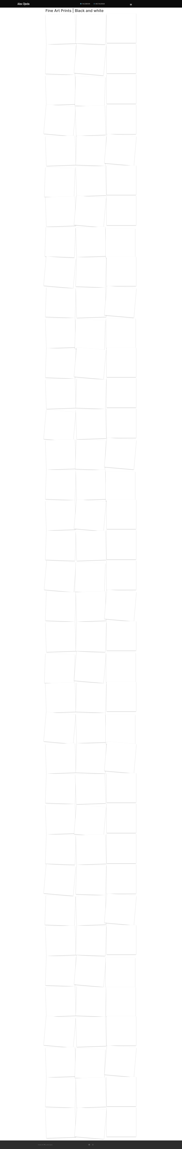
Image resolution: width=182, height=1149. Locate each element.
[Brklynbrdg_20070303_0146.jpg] (121, 89)
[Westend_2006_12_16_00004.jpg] (60, 29)
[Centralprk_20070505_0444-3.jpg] (91, 242)
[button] (131, 4)
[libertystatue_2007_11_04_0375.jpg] (90, 334)
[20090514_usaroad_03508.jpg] (120, 757)
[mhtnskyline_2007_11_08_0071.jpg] (60, 363)
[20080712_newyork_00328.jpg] (121, 362)
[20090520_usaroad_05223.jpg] (121, 818)
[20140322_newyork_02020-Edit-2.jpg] (121, 1122)
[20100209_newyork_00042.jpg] (120, 972)
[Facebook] (89, 1144)
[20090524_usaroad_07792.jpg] (60, 940)
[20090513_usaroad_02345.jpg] (91, 697)
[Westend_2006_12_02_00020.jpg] (121, 393)
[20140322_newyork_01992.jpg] (121, 1091)
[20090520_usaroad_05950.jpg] (60, 880)
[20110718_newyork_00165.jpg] (121, 1001)
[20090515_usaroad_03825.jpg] (60, 788)
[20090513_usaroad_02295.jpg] (60, 697)
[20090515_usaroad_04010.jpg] (90, 789)
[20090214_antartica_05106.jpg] (120, 605)
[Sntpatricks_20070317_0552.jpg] (120, 150)
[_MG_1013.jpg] (60, 668)
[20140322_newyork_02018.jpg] (90, 1123)
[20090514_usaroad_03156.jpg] (120, 729)
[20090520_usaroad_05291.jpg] (91, 849)
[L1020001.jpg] (60, 971)
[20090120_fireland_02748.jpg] (120, 453)
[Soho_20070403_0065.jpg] (121, 210)
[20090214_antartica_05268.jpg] (91, 637)
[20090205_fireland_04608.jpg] (60, 576)
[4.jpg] (91, 29)
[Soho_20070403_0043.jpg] (60, 211)
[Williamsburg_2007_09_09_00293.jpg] (91, 302)
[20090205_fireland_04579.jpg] (121, 514)
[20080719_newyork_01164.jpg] (91, 393)
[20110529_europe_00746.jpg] (91, 1001)
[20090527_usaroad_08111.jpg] (91, 940)
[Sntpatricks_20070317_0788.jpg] (91, 150)
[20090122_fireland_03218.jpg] (90, 515)
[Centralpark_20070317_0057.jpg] (60, 182)
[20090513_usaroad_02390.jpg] (121, 696)
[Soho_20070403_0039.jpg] (121, 180)
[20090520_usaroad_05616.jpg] (121, 848)
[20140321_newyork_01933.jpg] (60, 1092)
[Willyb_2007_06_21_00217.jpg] (60, 272)
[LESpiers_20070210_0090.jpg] (60, 90)
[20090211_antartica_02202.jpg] (121, 575)
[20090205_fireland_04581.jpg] (60, 545)
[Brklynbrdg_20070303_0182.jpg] (121, 333)
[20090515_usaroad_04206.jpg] (121, 788)
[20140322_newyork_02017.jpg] (60, 1123)
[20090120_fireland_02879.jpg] (91, 485)
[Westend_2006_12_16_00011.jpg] (60, 59)
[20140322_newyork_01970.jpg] (91, 1092)
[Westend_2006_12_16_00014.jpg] (90, 59)
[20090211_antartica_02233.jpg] (60, 606)
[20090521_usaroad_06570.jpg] (91, 910)
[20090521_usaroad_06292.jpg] (60, 910)
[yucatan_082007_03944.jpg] (60, 302)
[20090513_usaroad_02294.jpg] (121, 667)
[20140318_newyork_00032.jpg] (90, 1063)
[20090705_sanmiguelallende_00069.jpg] (121, 939)
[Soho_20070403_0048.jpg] (90, 211)
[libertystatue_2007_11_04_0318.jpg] (60, 333)
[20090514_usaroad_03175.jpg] (60, 758)
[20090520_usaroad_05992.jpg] (121, 879)
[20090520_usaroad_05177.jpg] (90, 821)
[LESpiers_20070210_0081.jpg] (121, 58)
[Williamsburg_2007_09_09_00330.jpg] (120, 301)
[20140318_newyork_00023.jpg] (60, 1062)
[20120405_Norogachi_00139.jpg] (60, 1032)
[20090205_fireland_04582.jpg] (91, 545)
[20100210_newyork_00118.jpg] (60, 1001)
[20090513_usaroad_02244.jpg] (90, 667)
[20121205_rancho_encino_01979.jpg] (91, 1031)
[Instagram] (93, 1144)
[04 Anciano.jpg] (91, 424)
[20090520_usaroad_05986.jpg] (91, 880)
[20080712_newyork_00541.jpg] (60, 393)
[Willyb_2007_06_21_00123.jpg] (120, 243)
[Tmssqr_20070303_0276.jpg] (90, 120)
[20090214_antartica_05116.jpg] (60, 637)
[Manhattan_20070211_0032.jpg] (90, 91)
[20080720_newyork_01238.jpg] (60, 426)
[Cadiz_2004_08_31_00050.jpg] (60, 454)
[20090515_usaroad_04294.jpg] (60, 819)
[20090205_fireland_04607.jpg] (121, 544)
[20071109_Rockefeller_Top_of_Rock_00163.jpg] (90, 363)
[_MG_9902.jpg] (121, 1031)
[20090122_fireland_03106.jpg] (60, 515)
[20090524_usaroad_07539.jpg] (120, 909)
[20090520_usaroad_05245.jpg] (60, 849)
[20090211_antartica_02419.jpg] (91, 606)
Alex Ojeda (23, 4)
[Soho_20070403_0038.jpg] (91, 181)
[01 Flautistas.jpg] (121, 423)
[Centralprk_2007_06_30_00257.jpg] (91, 272)
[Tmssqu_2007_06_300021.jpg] (121, 271)
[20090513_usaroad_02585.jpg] (60, 728)
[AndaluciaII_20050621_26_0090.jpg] (90, 455)
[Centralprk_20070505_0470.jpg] (60, 242)
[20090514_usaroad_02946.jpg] (91, 728)
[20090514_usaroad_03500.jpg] (91, 758)
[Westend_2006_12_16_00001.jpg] (121, 28)
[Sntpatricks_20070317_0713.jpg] (121, 119)
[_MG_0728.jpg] (121, 636)
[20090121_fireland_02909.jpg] (120, 486)
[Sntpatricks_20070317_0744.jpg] (60, 150)
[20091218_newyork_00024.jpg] (90, 971)
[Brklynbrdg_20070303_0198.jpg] (60, 120)
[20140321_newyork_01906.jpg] (120, 1061)
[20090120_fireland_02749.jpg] (60, 485)
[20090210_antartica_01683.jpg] (90, 577)
